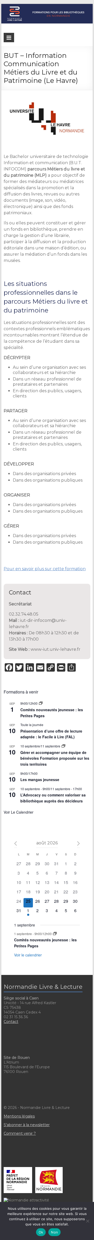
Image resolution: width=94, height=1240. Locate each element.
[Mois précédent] (15, 843)
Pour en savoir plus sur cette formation (45, 568)
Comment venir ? (20, 1133)
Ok (41, 1232)
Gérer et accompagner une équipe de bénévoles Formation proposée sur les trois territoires (54, 758)
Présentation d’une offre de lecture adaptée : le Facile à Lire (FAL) (51, 734)
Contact (11, 1021)
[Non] (87, 1221)
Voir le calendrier (18, 812)
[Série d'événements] (41, 703)
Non (54, 1232)
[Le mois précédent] (78, 843)
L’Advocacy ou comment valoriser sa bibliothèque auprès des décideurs (53, 797)
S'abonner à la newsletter (27, 1124)
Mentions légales (19, 1116)
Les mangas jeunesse (39, 779)
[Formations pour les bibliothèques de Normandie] (46, 6)
